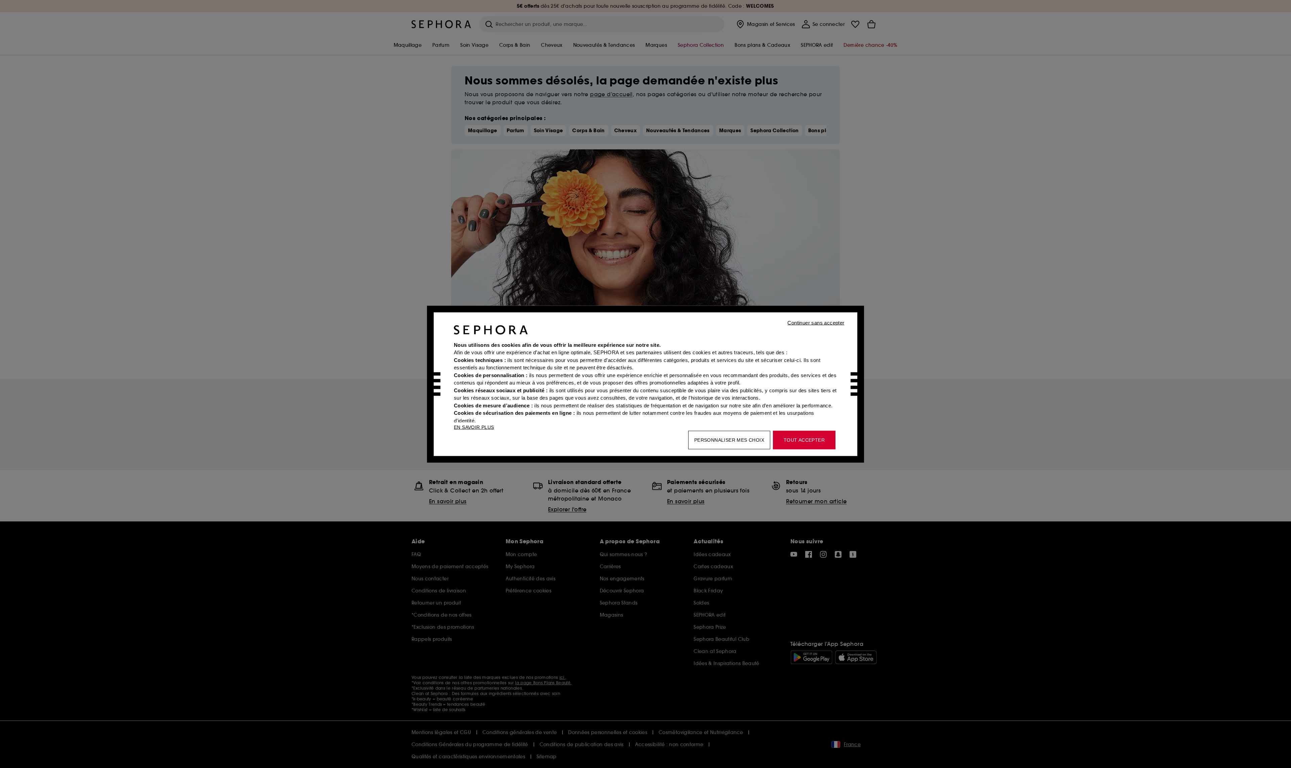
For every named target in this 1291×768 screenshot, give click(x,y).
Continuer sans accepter (815, 322)
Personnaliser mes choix (729, 439)
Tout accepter (804, 439)
